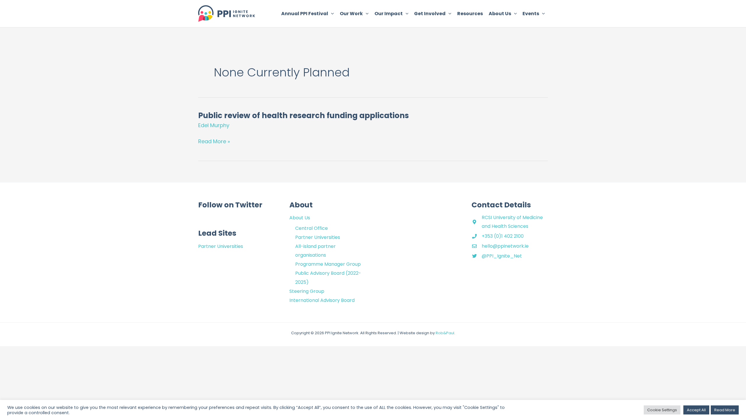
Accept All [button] (696, 410)
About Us (299, 217)
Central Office (311, 228)
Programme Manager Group (328, 264)
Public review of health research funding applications (303, 115)
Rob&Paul (445, 333)
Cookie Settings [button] (662, 410)
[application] (331, 14)
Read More (724, 410)
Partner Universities (220, 246)
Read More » (214, 141)
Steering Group (306, 291)
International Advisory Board (322, 300)
